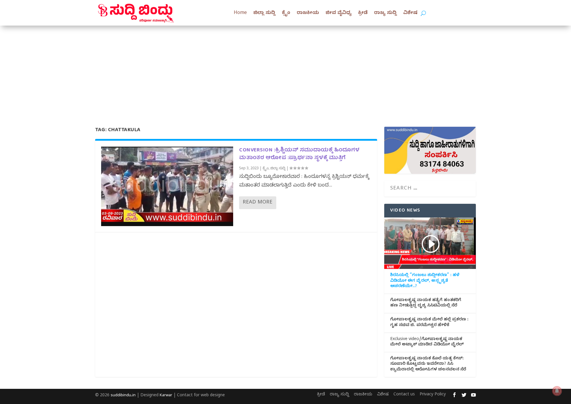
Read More (257, 202)
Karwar (166, 395)
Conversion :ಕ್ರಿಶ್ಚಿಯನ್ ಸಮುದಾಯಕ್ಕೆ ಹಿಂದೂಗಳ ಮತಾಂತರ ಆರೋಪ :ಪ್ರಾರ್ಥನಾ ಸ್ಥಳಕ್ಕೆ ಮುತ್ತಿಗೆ (299, 154)
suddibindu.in (123, 395)
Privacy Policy (433, 395)
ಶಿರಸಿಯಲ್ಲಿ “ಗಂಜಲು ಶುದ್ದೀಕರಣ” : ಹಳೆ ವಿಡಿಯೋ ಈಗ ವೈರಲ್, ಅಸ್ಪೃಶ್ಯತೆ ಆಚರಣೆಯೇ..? (424, 281)
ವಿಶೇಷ (410, 13)
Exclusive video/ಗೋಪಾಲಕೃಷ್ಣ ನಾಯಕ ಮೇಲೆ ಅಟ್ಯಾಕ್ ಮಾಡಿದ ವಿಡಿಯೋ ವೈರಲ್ (427, 342)
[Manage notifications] (557, 391)
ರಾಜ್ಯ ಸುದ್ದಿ (385, 13)
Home (240, 13)
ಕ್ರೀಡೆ (363, 13)
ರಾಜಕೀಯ (308, 13)
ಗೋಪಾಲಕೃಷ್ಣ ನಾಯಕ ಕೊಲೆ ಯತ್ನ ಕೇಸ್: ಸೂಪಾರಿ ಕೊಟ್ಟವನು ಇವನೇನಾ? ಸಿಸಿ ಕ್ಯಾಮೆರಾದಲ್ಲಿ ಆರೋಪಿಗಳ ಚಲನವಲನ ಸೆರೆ (428, 364)
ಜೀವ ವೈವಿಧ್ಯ (339, 13)
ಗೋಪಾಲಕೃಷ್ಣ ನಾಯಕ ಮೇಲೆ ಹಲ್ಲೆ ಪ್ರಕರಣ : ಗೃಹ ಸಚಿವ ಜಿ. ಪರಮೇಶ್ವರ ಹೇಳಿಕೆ (429, 322)
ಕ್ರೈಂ (286, 13)
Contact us (404, 395)
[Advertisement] (285, 70)
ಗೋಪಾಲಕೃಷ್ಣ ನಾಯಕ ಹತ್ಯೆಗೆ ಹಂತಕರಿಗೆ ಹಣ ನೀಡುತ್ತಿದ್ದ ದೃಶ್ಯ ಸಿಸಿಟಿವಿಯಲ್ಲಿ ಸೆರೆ (425, 303)
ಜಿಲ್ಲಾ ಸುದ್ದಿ (264, 13)
